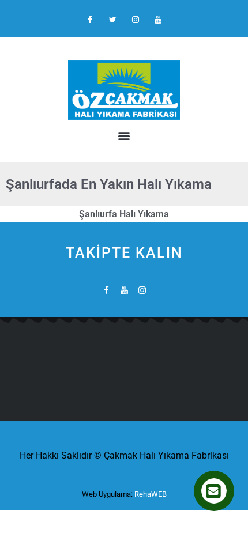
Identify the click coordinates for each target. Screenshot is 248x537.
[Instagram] (135, 20)
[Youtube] (157, 20)
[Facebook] (90, 20)
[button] (124, 135)
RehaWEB (150, 494)
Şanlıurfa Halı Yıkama (124, 214)
